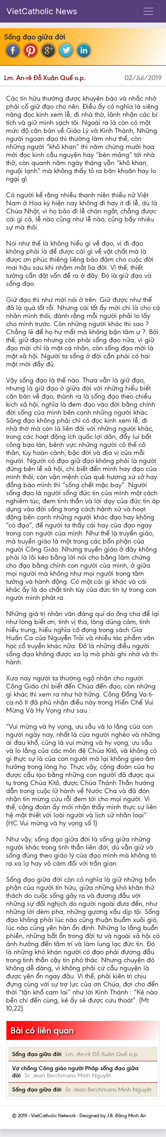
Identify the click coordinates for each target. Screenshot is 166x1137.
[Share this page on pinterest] (31, 50)
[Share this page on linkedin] (84, 50)
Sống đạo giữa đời (36, 1054)
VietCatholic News (41, 11)
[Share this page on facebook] (13, 50)
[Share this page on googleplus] (48, 50)
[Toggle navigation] (148, 11)
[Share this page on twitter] (66, 50)
